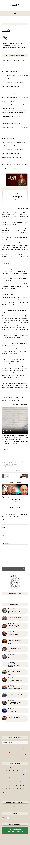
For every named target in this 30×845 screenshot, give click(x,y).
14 (16, 781)
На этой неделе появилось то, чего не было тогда (15, 656)
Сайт (3, 535)
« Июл (3, 796)
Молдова (11, 462)
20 (13, 785)
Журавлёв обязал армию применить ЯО (14, 618)
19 (10, 785)
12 (9, 781)
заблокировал (15, 831)
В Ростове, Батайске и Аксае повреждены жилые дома (15, 681)
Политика (15, 193)
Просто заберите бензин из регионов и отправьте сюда (14, 650)
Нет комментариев (15, 470)
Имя (3, 519)
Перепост (19, 462)
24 (3, 789)
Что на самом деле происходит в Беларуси (14, 633)
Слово (15, 4)
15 (20, 781)
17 (3, 785)
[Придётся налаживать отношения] (5, 476)
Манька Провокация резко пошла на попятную (15, 718)
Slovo (18, 203)
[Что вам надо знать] (24, 476)
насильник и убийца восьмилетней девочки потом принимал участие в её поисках (15, 286)
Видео (5, 462)
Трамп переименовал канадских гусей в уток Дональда (14, 611)
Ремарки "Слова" (8, 466)
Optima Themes (19, 842)
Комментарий (6, 543)
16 (23, 781)
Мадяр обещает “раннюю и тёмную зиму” (14, 710)
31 (3, 792)
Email (3, 527)
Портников (14, 464)
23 (23, 785)
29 (20, 789)
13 (13, 781)
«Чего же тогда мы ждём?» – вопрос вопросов (15, 703)
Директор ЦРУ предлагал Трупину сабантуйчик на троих (14, 642)
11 (6, 781)
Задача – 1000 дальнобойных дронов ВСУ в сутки (15, 688)
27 (13, 789)
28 (17, 789)
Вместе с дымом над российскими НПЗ (13, 626)
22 (20, 785)
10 (3, 781)
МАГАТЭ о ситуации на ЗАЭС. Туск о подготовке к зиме (15, 673)
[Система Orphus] (5, 40)
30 (24, 789)
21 (16, 785)
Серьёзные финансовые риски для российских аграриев (14, 665)
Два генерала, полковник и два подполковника (15, 695)
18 (6, 785)
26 (10, 789)
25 (6, 789)
